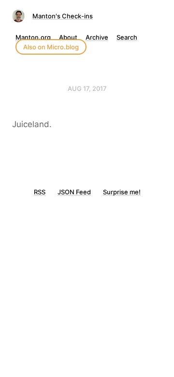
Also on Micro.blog (51, 47)
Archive (97, 37)
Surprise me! (122, 192)
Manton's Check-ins (62, 16)
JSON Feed (74, 192)
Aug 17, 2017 (87, 88)
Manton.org (33, 37)
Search (126, 37)
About (68, 37)
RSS (39, 192)
